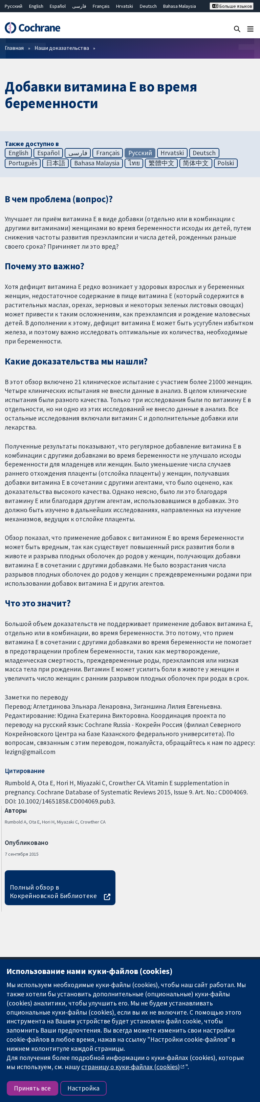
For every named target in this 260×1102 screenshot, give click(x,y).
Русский (13, 6)
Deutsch (148, 6)
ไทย (134, 163)
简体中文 (196, 163)
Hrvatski (124, 6)
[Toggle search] (237, 28)
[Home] (32, 28)
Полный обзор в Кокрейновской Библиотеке (53, 891)
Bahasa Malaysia (179, 6)
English (36, 6)
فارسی (79, 6)
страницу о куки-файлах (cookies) (130, 1067)
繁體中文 (161, 163)
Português (22, 163)
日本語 (55, 163)
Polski (225, 163)
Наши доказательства (62, 47)
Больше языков (235, 6)
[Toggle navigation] (250, 28)
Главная (14, 47)
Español (58, 6)
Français (101, 6)
